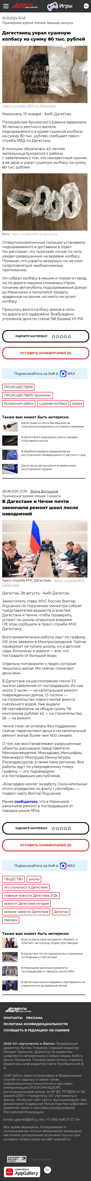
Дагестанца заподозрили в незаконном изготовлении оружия (48, 467)
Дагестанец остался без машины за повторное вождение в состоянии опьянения (52, 424)
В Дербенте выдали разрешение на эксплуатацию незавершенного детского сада (53, 453)
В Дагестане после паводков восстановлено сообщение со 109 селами (52, 955)
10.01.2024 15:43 (13, 18)
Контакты (13, 1018)
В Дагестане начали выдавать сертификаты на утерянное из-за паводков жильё (53, 983)
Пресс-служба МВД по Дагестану (29, 106)
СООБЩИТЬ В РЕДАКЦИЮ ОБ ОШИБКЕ (37, 1030)
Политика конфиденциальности (36, 1024)
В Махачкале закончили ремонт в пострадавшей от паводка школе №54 (47, 969)
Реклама (34, 1018)
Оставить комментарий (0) (45, 353)
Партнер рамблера (41, 1159)
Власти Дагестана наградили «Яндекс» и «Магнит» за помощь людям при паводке (49, 941)
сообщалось (26, 801)
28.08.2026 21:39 (14, 491)
